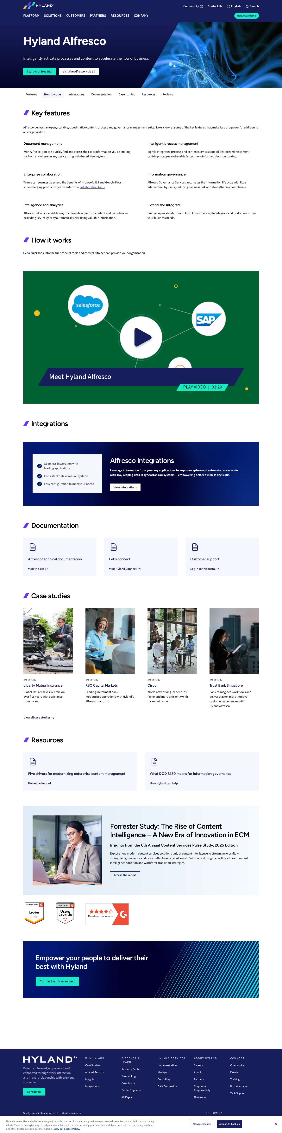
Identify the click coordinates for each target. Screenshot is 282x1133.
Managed (163, 1072)
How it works (52, 94)
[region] (141, 1124)
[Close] (276, 1124)
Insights (89, 1079)
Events (234, 1072)
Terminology (129, 1076)
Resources (148, 94)
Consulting (164, 1079)
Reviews (167, 94)
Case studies (127, 94)
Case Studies (92, 1065)
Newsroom (200, 1097)
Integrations (76, 94)
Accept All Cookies (229, 1124)
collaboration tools (92, 187)
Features (31, 94)
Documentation (101, 94)
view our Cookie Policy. (67, 1129)
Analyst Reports (94, 1072)
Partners (199, 1079)
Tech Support (238, 1093)
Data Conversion (167, 1086)
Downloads (128, 1083)
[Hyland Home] (38, 6)
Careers (198, 1065)
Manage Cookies (202, 1124)
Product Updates (131, 1090)
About (197, 1072)
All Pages (127, 1097)
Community (237, 1065)
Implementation (167, 1065)
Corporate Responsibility (202, 1088)
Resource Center (131, 1069)
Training (235, 1079)
